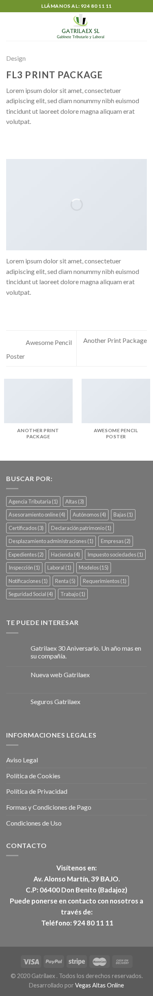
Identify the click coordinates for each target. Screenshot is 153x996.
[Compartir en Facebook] (21, 141)
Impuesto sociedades (115, 554)
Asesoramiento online (37, 514)
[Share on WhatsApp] (11, 141)
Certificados (26, 528)
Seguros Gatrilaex (55, 701)
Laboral (59, 567)
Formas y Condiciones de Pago (48, 807)
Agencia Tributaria (33, 501)
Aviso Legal (22, 760)
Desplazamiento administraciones (51, 541)
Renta (65, 581)
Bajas (123, 514)
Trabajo (72, 594)
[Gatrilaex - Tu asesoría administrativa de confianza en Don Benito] (80, 26)
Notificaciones (28, 581)
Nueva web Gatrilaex (60, 674)
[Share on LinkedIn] (61, 141)
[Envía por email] (41, 141)
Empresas (116, 541)
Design (16, 58)
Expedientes (26, 554)
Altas (74, 501)
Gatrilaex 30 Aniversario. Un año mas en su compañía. (86, 652)
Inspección (24, 567)
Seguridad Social (31, 594)
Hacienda (65, 554)
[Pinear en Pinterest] (51, 141)
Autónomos (89, 514)
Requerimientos (104, 581)
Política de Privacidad (36, 791)
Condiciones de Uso (34, 823)
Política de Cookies (33, 776)
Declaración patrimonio (81, 528)
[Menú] (11, 26)
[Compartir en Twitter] (31, 141)
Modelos (94, 567)
